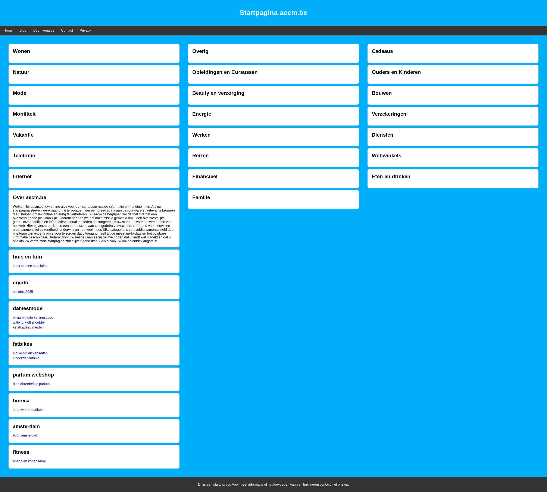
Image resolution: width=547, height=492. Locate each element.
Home (8, 30)
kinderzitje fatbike (26, 358)
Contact (67, 30)
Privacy (85, 30)
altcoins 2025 (23, 291)
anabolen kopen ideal (29, 461)
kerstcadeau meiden (28, 327)
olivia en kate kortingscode (33, 317)
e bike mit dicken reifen (30, 353)
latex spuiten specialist (30, 266)
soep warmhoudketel (28, 410)
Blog (22, 30)
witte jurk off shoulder (29, 322)
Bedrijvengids (43, 30)
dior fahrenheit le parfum (31, 384)
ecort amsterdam (25, 435)
